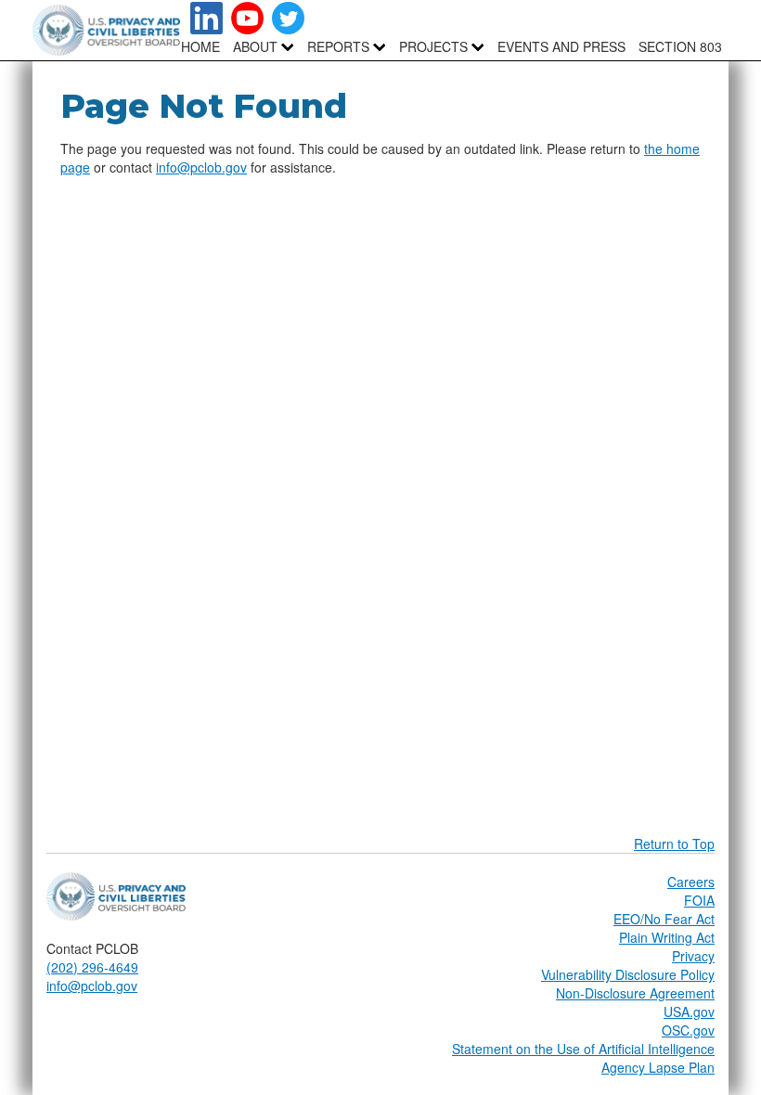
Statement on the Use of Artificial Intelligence (583, 1048)
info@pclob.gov (201, 167)
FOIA (699, 900)
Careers (691, 881)
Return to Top (674, 843)
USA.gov (689, 1011)
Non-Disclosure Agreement (635, 993)
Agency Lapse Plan (658, 1067)
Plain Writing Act (667, 937)
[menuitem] (255, 46)
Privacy (693, 956)
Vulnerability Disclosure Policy (628, 974)
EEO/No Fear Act (664, 918)
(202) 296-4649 (92, 967)
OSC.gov (688, 1030)
